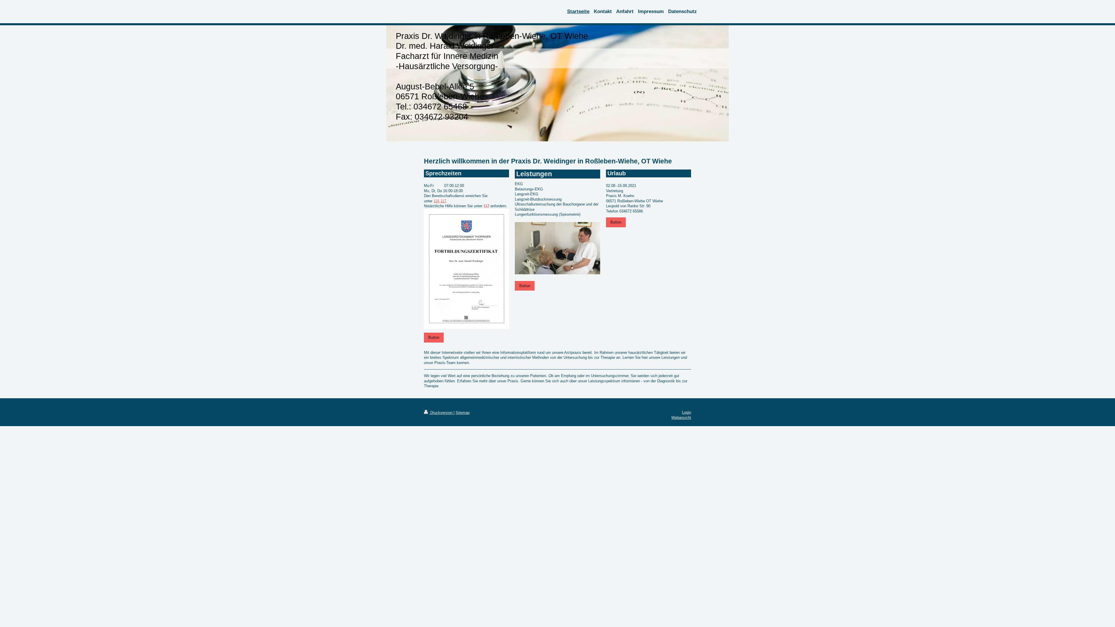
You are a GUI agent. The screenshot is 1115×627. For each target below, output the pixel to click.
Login (686, 412)
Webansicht (681, 417)
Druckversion (441, 412)
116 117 (440, 201)
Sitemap (463, 412)
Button (433, 337)
